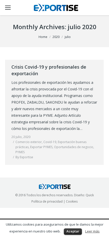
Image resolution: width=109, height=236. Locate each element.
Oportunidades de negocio (73, 147)
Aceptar (72, 231)
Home (43, 37)
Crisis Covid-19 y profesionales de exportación (48, 70)
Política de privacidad (47, 201)
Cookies (72, 201)
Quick (90, 195)
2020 (56, 37)
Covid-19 (49, 142)
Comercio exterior (28, 142)
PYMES (20, 152)
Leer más (92, 231)
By (24, 157)
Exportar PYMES (41, 147)
